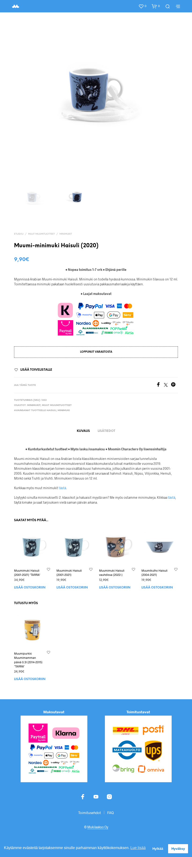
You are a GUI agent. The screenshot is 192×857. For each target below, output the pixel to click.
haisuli (51, 410)
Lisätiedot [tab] (106, 431)
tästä (62, 488)
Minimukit (65, 234)
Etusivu (18, 234)
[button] (142, 6)
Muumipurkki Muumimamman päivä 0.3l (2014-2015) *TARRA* (28, 660)
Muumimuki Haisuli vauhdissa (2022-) (111, 573)
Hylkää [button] (157, 848)
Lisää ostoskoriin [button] (29, 587)
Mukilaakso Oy (97, 827)
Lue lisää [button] (138, 848)
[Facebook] (160, 385)
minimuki (64, 410)
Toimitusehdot (89, 812)
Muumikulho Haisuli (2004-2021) (154, 573)
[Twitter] (167, 385)
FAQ (110, 812)
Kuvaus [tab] (83, 431)
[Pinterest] (174, 385)
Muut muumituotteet (41, 234)
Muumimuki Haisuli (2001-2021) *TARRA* (27, 573)
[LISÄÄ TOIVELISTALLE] (48, 569)
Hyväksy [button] (178, 848)
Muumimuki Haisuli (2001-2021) (69, 573)
